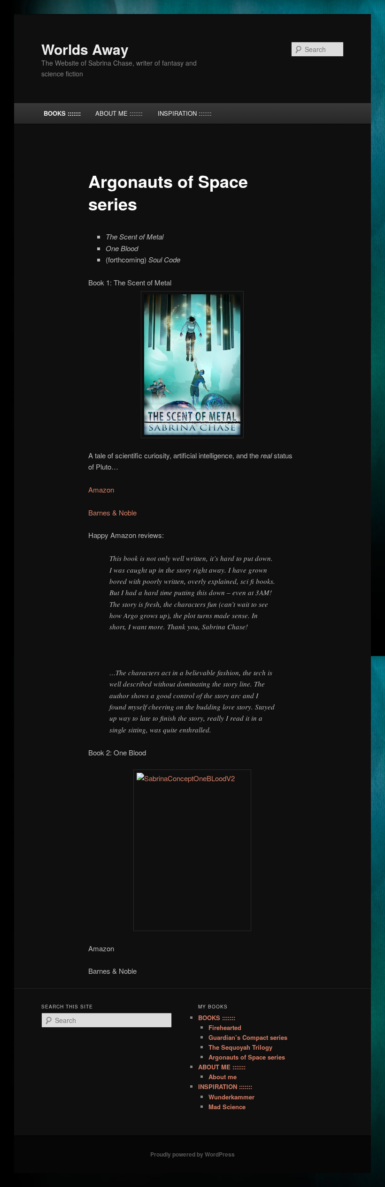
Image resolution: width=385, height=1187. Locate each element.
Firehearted (224, 1027)
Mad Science (227, 1106)
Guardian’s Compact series (247, 1037)
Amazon (101, 489)
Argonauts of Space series (246, 1057)
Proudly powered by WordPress (192, 1154)
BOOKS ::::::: (62, 113)
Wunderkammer (231, 1096)
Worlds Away (85, 49)
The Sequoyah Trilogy (240, 1047)
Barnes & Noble (112, 512)
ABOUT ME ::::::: (119, 113)
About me (222, 1076)
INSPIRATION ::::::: (185, 113)
